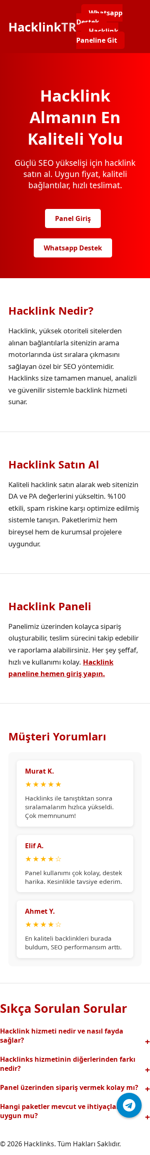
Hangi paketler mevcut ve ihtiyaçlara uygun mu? (61, 1111)
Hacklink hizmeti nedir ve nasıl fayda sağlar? (61, 1035)
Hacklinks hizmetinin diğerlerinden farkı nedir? (67, 1064)
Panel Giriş (73, 218)
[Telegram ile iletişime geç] (129, 1105)
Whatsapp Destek (99, 17)
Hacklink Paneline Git (97, 36)
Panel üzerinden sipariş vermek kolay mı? (69, 1087)
